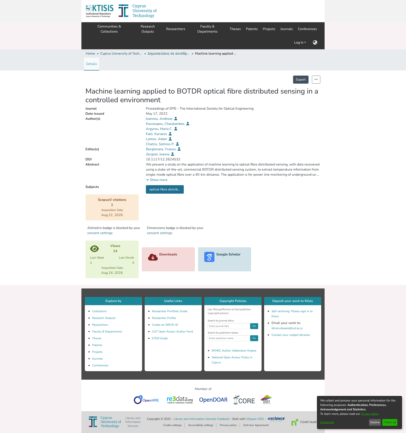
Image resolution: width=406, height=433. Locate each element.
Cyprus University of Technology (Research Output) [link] (121, 53)
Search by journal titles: (221, 320)
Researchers (100, 325)
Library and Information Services (195, 419)
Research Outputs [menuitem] (148, 29)
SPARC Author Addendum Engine (234, 351)
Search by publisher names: (223, 332)
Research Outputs (104, 318)
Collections (99, 311)
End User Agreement (256, 425)
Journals (97, 359)
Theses (97, 338)
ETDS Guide (160, 338)
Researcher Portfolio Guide (169, 311)
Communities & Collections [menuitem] (109, 29)
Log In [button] (299, 42)
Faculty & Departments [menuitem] (207, 29)
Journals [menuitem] (286, 29)
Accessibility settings (200, 425)
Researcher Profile (164, 318)
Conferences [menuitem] (307, 29)
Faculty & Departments (107, 332)
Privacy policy (228, 425)
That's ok (389, 422)
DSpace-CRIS (255, 419)
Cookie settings (172, 425)
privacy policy (369, 414)
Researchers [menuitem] (175, 29)
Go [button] (254, 326)
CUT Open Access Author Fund (172, 332)
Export (301, 79)
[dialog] (359, 412)
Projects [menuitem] (269, 29)
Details (91, 64)
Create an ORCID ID (165, 325)
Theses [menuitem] (235, 29)
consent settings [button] (100, 233)
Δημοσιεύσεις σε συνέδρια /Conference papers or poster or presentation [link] (169, 53)
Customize (327, 422)
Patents (97, 345)
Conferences (100, 365)
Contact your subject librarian (291, 335)
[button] (99, 11)
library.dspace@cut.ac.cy (287, 328)
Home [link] (90, 53)
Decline (375, 422)
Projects (97, 352)
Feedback (223, 419)
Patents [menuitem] (252, 29)
